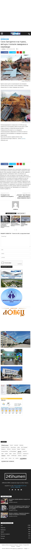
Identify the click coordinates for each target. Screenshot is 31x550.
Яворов (18, 449)
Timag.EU (26, 548)
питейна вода (13, 455)
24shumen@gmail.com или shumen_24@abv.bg (18, 486)
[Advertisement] (15, 16)
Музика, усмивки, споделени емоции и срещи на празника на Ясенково (15, 224)
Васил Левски (13, 447)
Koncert (11, 445)
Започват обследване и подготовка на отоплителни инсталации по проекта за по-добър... (19, 507)
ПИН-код (8, 449)
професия (25, 455)
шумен (23, 458)
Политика (23, 221)
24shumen (5, 445)
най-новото (19, 453)
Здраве (2, 532)
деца (19, 451)
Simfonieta (21, 445)
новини (3, 455)
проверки (19, 455)
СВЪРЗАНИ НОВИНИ (11, 213)
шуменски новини (7, 461)
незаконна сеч (25, 453)
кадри (2, 453)
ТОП (7, 39)
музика (14, 453)
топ (13, 458)
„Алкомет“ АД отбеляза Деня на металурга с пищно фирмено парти (23, 196)
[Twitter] (12, 490)
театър (10, 458)
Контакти (13, 546)
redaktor (4, 49)
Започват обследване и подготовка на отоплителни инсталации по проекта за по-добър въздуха (5, 225)
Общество (5, 36)
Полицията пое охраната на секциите (7, 195)
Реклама (18, 546)
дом (1, 36)
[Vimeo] (15, 490)
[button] (28, 33)
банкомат (23, 449)
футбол (17, 458)
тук (22, 138)
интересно (25, 451)
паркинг (8, 455)
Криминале (3, 529)
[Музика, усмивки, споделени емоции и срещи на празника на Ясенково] (15, 219)
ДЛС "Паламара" (24, 447)
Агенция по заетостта (5, 447)
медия (10, 453)
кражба (6, 453)
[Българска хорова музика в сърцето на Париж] (4, 501)
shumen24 (16, 445)
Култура (2, 538)
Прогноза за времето (5, 534)
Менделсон (3, 449)
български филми (4, 451)
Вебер (18, 447)
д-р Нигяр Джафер (12, 451)
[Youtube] (21, 490)
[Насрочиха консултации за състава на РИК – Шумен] (25, 219)
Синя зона (14, 449)
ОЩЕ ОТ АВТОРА (20, 213)
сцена (2, 458)
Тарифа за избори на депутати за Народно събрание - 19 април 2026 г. (15, 544)
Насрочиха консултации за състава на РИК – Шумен (24, 224)
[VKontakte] (18, 490)
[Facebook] (9, 490)
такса (6, 458)
